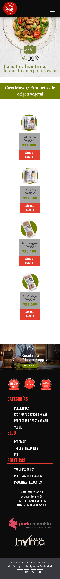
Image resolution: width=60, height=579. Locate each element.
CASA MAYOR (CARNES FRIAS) (30, 414)
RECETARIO (20, 442)
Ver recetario (30, 366)
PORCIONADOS (22, 408)
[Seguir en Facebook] (20, 572)
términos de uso (24, 469)
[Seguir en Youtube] (40, 572)
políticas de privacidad (28, 476)
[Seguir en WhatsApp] (33, 572)
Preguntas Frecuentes (28, 482)
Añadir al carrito (29, 155)
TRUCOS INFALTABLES (26, 448)
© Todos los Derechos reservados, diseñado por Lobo (30, 564)
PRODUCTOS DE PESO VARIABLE (31, 421)
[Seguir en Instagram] (26, 572)
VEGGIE (18, 427)
